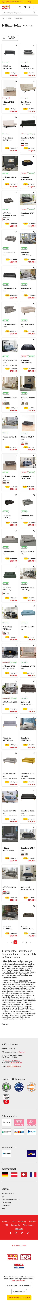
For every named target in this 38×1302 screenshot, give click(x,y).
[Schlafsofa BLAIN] (28, 124)
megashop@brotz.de (14, 1066)
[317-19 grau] (26, 854)
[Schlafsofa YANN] (10, 423)
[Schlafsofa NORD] (28, 613)
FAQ (3, 1196)
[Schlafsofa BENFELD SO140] (10, 199)
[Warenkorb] (29, 7)
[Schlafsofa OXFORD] (10, 724)
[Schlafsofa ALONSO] (10, 913)
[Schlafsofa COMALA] (10, 574)
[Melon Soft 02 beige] (4, 403)
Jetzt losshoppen (31, 2)
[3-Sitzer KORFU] (10, 538)
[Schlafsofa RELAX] (28, 652)
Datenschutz (15, 1225)
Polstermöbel (14, 988)
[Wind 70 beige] (26, 144)
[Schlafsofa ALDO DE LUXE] (28, 462)
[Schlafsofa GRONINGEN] (28, 52)
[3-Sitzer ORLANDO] (28, 913)
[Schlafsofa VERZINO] (28, 346)
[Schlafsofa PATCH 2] (10, 346)
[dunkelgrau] (22, 443)
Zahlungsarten (7, 1202)
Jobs (13, 1221)
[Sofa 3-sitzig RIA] (28, 310)
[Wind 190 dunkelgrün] (22, 144)
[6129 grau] (26, 443)
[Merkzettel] (24, 7)
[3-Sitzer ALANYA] (10, 163)
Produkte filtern (11, 38)
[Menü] (34, 7)
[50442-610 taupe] (4, 219)
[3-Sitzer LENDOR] (10, 274)
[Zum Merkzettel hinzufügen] (16, 45)
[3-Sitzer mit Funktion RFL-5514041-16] (28, 688)
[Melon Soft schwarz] (8, 403)
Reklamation (6, 1205)
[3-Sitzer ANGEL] (10, 652)
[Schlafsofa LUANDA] (28, 239)
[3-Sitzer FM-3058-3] (10, 310)
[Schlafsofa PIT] (28, 274)
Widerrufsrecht (28, 1225)
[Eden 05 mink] (8, 593)
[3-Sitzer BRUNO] (28, 423)
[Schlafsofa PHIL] (28, 502)
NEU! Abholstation (8, 1193)
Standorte (21, 1052)
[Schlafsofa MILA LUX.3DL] (28, 574)
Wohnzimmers (23, 981)
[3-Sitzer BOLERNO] (10, 834)
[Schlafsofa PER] (10, 239)
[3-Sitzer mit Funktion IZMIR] (28, 873)
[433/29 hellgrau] (8, 632)
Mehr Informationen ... (19, 1280)
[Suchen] (34, 12)
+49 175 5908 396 (16, 1062)
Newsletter (22, 1221)
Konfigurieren (19, 1292)
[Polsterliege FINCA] (10, 613)
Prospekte (19, 1229)
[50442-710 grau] (8, 219)
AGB (6, 1225)
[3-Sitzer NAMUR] (28, 538)
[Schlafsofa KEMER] (28, 724)
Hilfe (3, 1208)
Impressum (32, 1221)
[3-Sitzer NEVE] (10, 88)
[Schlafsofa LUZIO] (28, 834)
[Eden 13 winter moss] (4, 593)
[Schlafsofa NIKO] (28, 199)
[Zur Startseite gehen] (6, 7)
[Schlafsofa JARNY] (10, 502)
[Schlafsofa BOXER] (10, 688)
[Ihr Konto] (20, 7)
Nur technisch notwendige (19, 1286)
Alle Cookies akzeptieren (19, 1298)
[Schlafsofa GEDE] (10, 760)
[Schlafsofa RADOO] (10, 52)
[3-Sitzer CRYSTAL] (10, 384)
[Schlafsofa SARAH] (28, 163)
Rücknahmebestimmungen (11, 1199)
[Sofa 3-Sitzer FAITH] (28, 88)
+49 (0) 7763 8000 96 (12, 1061)
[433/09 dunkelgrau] (4, 632)
